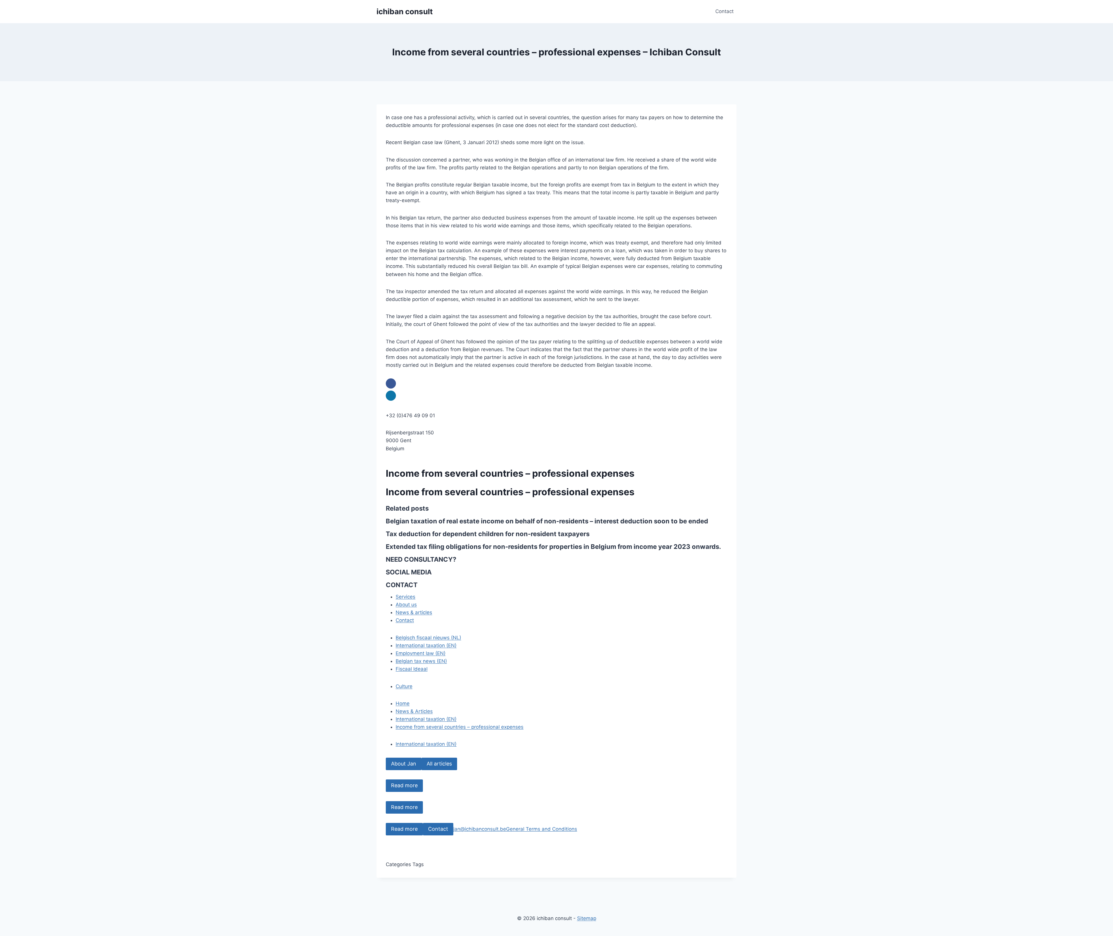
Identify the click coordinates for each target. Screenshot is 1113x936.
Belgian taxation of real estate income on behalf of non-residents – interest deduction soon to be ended (547, 521)
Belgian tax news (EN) (421, 661)
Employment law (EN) (420, 653)
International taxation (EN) (426, 645)
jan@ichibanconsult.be (479, 829)
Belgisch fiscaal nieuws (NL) (428, 638)
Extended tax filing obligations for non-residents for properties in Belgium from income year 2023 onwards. (553, 546)
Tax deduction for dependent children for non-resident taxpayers (488, 534)
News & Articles (414, 711)
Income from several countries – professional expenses (459, 727)
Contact (724, 11)
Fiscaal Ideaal (412, 669)
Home (403, 703)
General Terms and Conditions (541, 829)
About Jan (403, 764)
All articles (439, 764)
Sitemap (586, 918)
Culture (404, 686)
